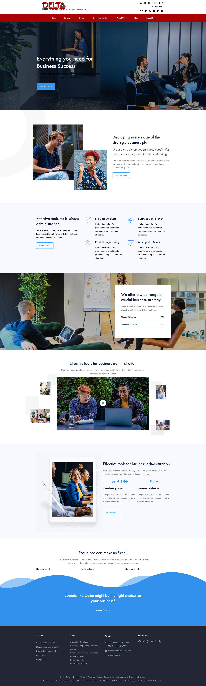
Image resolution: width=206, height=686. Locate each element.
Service (67, 18)
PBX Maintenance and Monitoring (46, 653)
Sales (81, 18)
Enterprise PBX (77, 660)
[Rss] (162, 11)
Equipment (41, 659)
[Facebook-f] (141, 11)
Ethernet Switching (78, 663)
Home (54, 18)
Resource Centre (100, 18)
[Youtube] (154, 11)
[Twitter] (145, 11)
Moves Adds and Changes (47, 647)
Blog (136, 18)
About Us (121, 18)
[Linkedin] (158, 11)
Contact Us (149, 18)
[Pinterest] (150, 11)
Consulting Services (79, 642)
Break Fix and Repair (45, 643)
